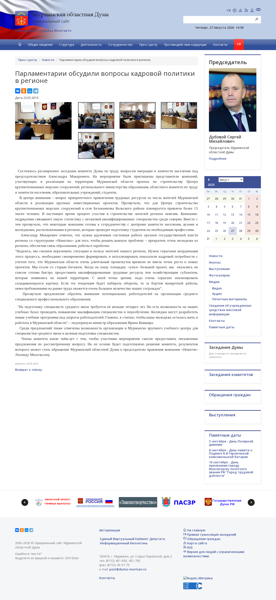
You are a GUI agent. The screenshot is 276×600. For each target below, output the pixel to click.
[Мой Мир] (29, 90)
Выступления (219, 269)
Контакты (220, 45)
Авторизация (109, 530)
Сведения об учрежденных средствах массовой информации (230, 309)
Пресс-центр (148, 45)
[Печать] (234, 10)
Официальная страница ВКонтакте (43, 30)
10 (208, 214)
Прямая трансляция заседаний (211, 534)
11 (216, 214)
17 (208, 223)
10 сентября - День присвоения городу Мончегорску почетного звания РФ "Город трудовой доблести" (231, 469)
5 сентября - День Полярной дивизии (231, 443)
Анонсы (215, 262)
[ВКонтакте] (17, 90)
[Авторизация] (252, 10)
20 (232, 223)
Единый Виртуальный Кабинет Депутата (132, 539)
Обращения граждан (203, 539)
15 (248, 214)
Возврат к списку (28, 370)
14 (240, 214)
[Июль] (209, 180)
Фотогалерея (219, 275)
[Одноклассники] (23, 90)
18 (216, 223)
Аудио (217, 294)
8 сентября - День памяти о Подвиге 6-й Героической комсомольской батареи (230, 453)
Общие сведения (40, 45)
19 (224, 223)
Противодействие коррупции (185, 45)
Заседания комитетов (231, 374)
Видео (217, 288)
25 (216, 231)
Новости (215, 256)
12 (224, 214)
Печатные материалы (229, 299)
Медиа (214, 282)
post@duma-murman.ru (127, 569)
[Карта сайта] (240, 10)
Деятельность (91, 45)
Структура (66, 45)
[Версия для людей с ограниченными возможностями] (258, 10)
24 (208, 231)
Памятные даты (221, 327)
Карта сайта (196, 543)
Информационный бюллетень (123, 543)
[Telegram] (35, 90)
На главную (195, 530)
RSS (189, 547)
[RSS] (246, 10)
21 (240, 223)
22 (248, 223)
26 (224, 231)
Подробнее (217, 158)
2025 (211, 185)
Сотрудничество (120, 45)
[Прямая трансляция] (229, 10)
